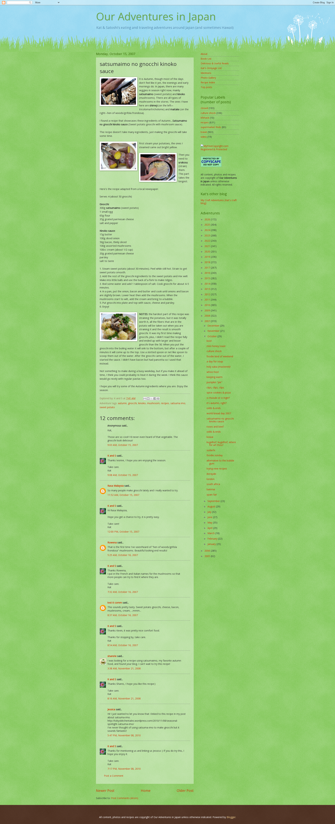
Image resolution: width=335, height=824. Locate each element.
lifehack (205, 117)
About (204, 54)
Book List (206, 58)
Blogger (231, 817)
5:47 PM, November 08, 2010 (124, 735)
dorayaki (211, 473)
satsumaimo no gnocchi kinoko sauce (220, 420)
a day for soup (215, 361)
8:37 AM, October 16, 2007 (122, 615)
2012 (207, 294)
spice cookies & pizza (219, 392)
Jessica (111, 709)
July (209, 512)
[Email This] (145, 398)
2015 (207, 278)
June (210, 517)
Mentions (206, 73)
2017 (207, 267)
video (204, 136)
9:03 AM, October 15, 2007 (122, 445)
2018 (207, 262)
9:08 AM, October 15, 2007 (122, 475)
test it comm (114, 602)
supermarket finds (211, 127)
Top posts (206, 87)
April (210, 528)
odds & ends (214, 408)
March (211, 533)
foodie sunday (215, 455)
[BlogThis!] (148, 398)
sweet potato (107, 407)
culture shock (208, 113)
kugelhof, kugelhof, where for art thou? (221, 443)
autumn (122, 403)
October (212, 336)
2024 (207, 230)
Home (146, 790)
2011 (207, 299)
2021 (207, 246)
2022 (207, 240)
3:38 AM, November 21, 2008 (124, 668)
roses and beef (215, 426)
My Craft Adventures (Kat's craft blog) (219, 201)
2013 (207, 289)
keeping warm (214, 377)
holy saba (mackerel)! (218, 366)
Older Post (185, 790)
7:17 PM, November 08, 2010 (124, 768)
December (213, 325)
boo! (209, 340)
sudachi (211, 450)
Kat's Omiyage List (211, 68)
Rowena (112, 542)
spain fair (212, 494)
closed (204, 108)
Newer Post (105, 790)
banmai (211, 489)
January (212, 544)
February (212, 538)
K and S (111, 455)
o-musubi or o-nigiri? (218, 397)
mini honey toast (216, 346)
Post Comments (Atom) (124, 798)
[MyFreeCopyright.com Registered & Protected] (220, 149)
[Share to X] (151, 398)
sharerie (112, 656)
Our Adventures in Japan (156, 16)
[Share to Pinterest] (158, 398)
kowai (210, 437)
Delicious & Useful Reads (215, 63)
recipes (165, 403)
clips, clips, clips (215, 387)
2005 (207, 556)
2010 (207, 305)
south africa (213, 484)
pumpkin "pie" (214, 382)
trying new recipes (217, 468)
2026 (207, 219)
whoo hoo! (213, 372)
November (213, 331)
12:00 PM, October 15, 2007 (123, 531)
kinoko (142, 403)
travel (204, 132)
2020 (207, 251)
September (214, 501)
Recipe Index (208, 82)
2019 (207, 256)
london (210, 479)
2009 (207, 310)
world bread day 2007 (219, 413)
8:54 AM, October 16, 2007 (122, 645)
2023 (207, 235)
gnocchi (132, 403)
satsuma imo (177, 403)
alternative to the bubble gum (220, 462)
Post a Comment (113, 775)
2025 (207, 224)
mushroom (153, 403)
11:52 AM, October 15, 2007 (123, 495)
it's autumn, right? (217, 403)
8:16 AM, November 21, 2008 (124, 698)
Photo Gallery (208, 77)
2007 (207, 321)
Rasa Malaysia (115, 485)
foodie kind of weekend (220, 356)
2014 (207, 283)
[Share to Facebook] (155, 398)
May (210, 522)
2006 (207, 550)
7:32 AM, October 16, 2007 (122, 592)
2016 (207, 272)
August (211, 506)
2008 (207, 315)
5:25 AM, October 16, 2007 (122, 555)
